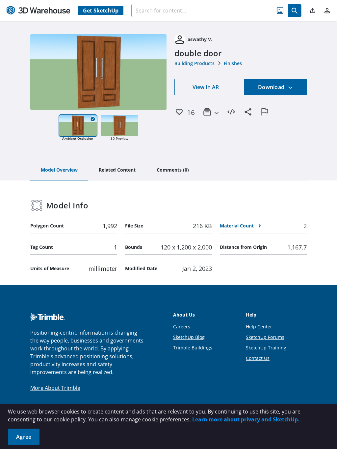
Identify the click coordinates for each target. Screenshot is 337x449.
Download (272, 87)
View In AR (206, 87)
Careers (181, 326)
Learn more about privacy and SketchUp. (245, 419)
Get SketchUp (100, 10)
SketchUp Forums (265, 337)
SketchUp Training (266, 347)
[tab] (59, 170)
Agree (23, 436)
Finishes (233, 63)
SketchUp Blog (189, 337)
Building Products (194, 63)
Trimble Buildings (192, 347)
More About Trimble (55, 387)
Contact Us (258, 358)
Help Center (259, 326)
